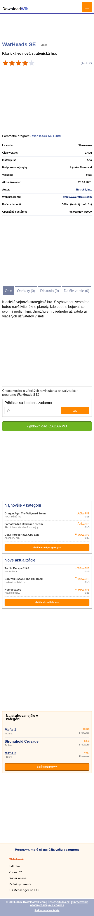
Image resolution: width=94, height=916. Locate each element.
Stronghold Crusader (22, 741)
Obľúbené (16, 859)
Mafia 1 (10, 730)
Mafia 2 (10, 753)
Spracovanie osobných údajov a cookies (59, 904)
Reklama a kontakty (47, 910)
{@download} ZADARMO (47, 426)
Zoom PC (15, 872)
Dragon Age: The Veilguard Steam (26, 513)
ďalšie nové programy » (47, 547)
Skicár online (17, 878)
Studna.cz (63, 902)
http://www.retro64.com (77, 197)
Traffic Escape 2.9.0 (17, 568)
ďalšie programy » (47, 766)
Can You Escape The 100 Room (24, 579)
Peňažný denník (20, 884)
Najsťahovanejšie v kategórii (22, 717)
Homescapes (13, 589)
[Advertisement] (47, 26)
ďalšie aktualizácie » (47, 602)
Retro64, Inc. (84, 189)
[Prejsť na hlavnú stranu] (15, 11)
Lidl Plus (14, 866)
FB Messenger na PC (23, 890)
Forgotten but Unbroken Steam (24, 524)
